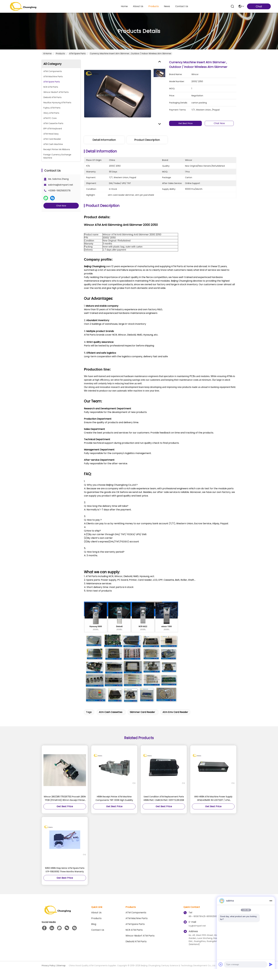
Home (124, 6)
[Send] (270, 964)
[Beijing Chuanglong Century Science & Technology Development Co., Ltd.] (23, 6)
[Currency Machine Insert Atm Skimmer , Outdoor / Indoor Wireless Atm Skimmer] (117, 93)
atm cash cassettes (110, 712)
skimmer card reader (142, 712)
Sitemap (61, 965)
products (153, 6)
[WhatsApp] (45, 198)
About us (96, 912)
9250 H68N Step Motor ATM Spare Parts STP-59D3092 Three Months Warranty (64, 870)
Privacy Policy (48, 965)
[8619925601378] (59, 928)
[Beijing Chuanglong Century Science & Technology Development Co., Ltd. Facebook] (44, 928)
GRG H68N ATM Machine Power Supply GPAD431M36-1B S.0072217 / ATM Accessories (213, 798)
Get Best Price (185, 123)
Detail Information (104, 140)
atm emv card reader (175, 712)
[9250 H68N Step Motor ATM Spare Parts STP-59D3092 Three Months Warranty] (64, 842)
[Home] (58, 913)
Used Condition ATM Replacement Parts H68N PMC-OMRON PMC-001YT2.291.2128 (164, 798)
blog (93, 924)
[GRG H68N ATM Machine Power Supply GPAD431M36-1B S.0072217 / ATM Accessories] (213, 770)
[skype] (52, 198)
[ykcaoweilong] (74, 928)
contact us (181, 6)
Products (60, 53)
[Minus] (270, 900)
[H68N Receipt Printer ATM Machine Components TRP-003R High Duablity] (114, 770)
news (167, 6)
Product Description (147, 140)
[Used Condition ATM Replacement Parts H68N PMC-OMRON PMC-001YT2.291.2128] (163, 770)
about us (138, 6)
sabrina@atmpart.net (60, 184)
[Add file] (221, 964)
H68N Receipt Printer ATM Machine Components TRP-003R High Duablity (114, 798)
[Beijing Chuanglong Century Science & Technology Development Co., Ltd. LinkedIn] (51, 928)
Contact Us (97, 930)
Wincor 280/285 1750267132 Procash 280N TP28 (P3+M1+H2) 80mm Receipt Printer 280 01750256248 (65, 798)
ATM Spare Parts (77, 53)
